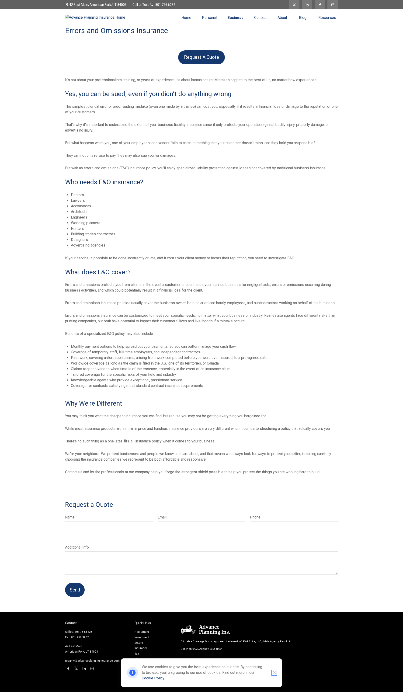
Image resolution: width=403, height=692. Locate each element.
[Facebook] (320, 4)
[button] (186, 17)
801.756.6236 (165, 5)
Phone (255, 517)
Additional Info (77, 547)
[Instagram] (332, 4)
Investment (142, 637)
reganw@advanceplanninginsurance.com (92, 660)
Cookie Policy (153, 678)
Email (162, 517)
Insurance (141, 648)
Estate (139, 642)
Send (75, 590)
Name (70, 517)
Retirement (142, 631)
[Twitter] (294, 4)
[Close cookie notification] (274, 673)
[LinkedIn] (307, 4)
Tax (137, 653)
